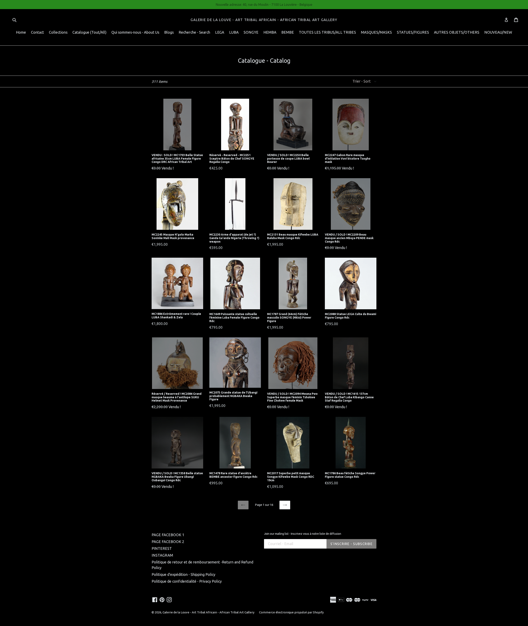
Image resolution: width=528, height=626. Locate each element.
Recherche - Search (194, 32)
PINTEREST (162, 548)
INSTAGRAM (162, 555)
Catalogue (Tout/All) (89, 32)
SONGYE (251, 32)
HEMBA (269, 32)
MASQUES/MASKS (376, 32)
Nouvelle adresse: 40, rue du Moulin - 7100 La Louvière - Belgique (264, 4)
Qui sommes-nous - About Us (135, 32)
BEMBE (287, 32)
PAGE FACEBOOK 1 (168, 535)
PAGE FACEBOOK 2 (168, 541)
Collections (58, 32)
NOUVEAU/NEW (498, 32)
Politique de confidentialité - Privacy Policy (187, 581)
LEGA (219, 32)
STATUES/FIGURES (413, 32)
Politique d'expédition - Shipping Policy (183, 574)
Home (21, 32)
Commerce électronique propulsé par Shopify (291, 612)
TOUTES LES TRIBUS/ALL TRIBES (327, 32)
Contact (37, 32)
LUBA (234, 32)
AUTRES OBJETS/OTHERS (456, 32)
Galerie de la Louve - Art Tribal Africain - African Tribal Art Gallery (264, 20)
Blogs (169, 32)
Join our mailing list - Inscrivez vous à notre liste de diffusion (302, 533)
